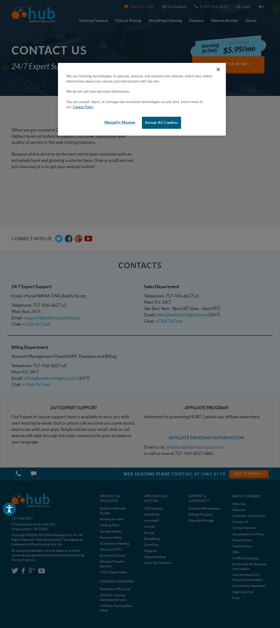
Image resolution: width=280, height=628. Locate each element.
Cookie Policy (83, 107)
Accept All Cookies (161, 123)
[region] (142, 99)
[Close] (218, 69)
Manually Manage (120, 122)
